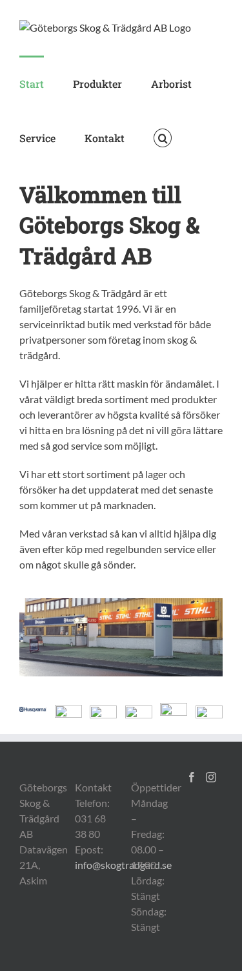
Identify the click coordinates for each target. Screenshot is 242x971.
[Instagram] (211, 777)
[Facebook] (192, 777)
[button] (163, 137)
